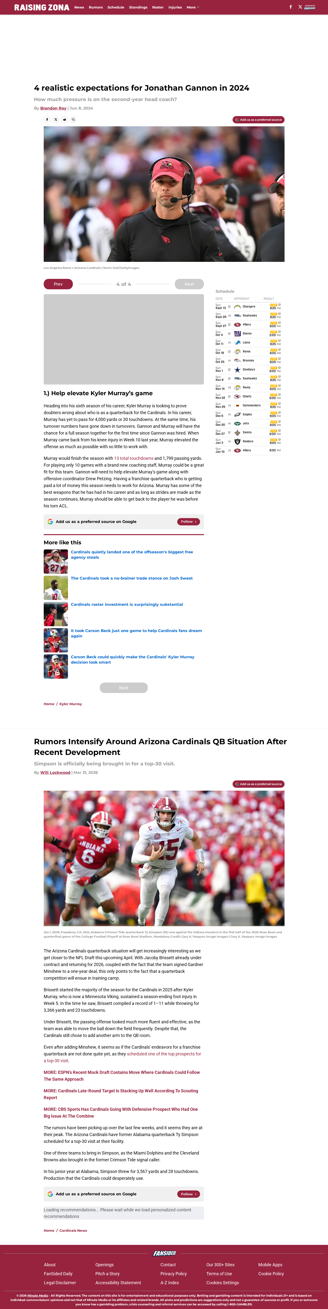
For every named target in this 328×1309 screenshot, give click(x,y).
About (50, 1264)
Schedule (116, 7)
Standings (138, 7)
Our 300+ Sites (220, 1264)
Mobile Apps (270, 1264)
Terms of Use (219, 1273)
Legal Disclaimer (60, 1282)
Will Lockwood (55, 772)
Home (49, 704)
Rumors (96, 7)
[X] (300, 7)
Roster (158, 7)
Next (189, 284)
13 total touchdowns (133, 458)
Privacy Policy (173, 1273)
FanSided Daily (58, 1273)
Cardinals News (73, 1230)
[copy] (73, 119)
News (79, 7)
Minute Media (37, 1295)
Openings (104, 1264)
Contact (168, 1264)
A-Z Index (169, 1282)
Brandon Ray (53, 108)
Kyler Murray (70, 704)
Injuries (175, 7)
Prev (58, 284)
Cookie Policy (271, 1273)
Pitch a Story (107, 1273)
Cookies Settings (222, 1282)
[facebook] (291, 7)
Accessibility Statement (118, 1282)
